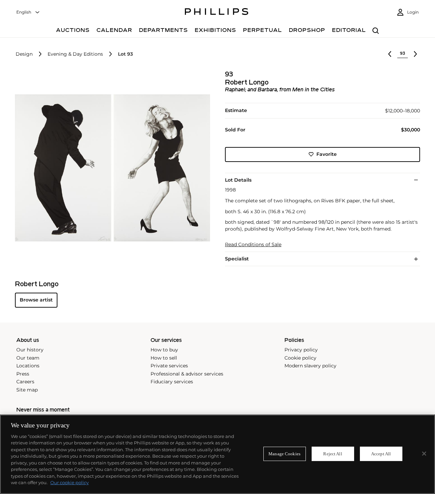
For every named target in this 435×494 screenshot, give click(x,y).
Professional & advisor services (187, 374)
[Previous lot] (390, 54)
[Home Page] (216, 12)
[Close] (424, 453)
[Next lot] (415, 54)
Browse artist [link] (36, 300)
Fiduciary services (172, 382)
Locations (27, 366)
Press (22, 374)
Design (24, 54)
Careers (25, 382)
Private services (169, 366)
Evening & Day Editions (75, 54)
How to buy (164, 350)
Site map (27, 390)
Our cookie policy (69, 482)
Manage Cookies (284, 453)
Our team (27, 358)
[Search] (375, 31)
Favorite (326, 154)
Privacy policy (301, 350)
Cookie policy (300, 358)
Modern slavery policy (310, 366)
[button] (110, 168)
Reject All (332, 453)
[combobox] (28, 12)
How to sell (164, 358)
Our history (30, 350)
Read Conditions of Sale (253, 245)
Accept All (381, 453)
